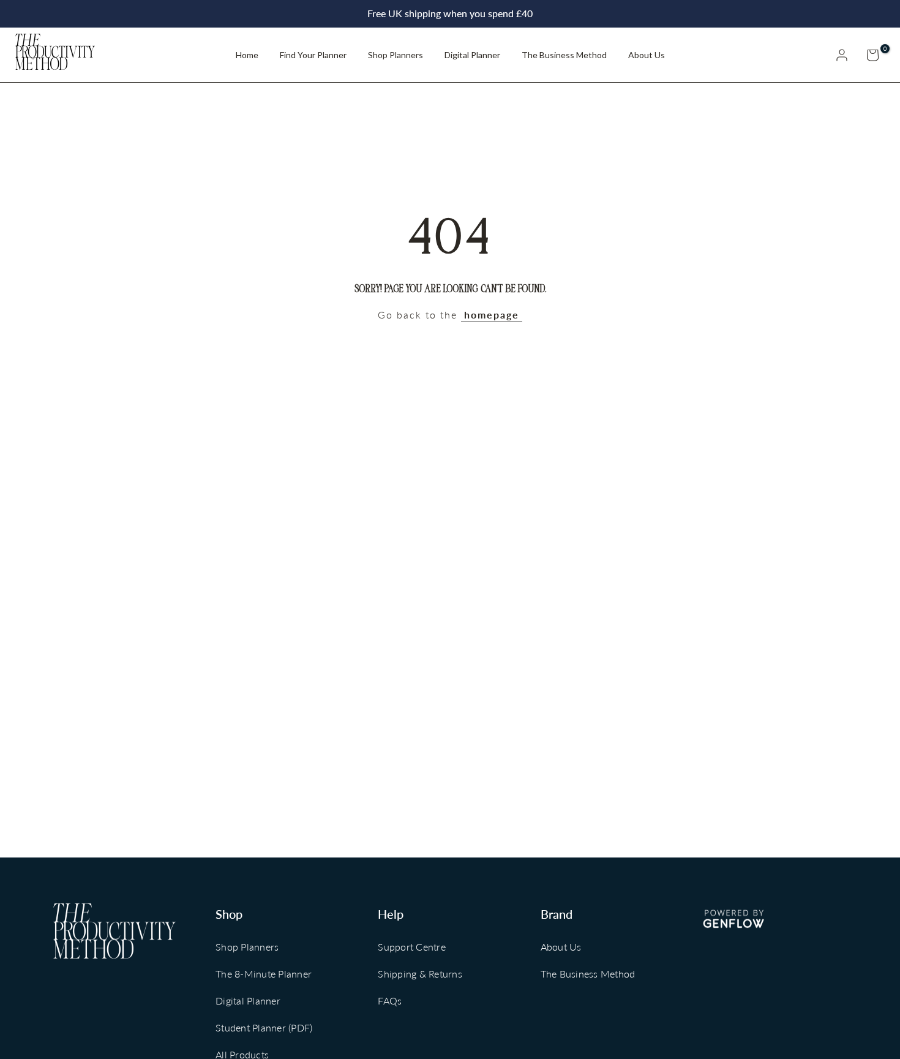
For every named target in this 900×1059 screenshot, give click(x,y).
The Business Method (564, 55)
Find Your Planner (313, 55)
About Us (646, 55)
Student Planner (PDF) (264, 1027)
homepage (491, 314)
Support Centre (412, 946)
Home (247, 55)
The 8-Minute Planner (264, 973)
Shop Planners (395, 55)
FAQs (390, 1000)
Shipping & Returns (420, 973)
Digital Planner (472, 55)
